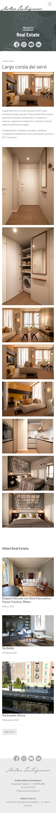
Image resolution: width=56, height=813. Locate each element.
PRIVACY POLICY (28, 798)
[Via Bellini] (28, 630)
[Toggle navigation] (50, 4)
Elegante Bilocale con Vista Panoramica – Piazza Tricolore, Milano (27, 600)
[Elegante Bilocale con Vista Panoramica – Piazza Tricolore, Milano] (28, 576)
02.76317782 (29, 787)
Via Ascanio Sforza (13, 715)
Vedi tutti (9, 731)
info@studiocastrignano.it (28, 790)
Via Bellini (8, 648)
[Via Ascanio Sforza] (28, 687)
